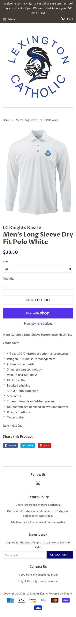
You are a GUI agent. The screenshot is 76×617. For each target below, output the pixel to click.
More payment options (38, 323)
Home (6, 120)
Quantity (8, 278)
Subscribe (60, 555)
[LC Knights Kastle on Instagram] (38, 483)
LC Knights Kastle (37, 593)
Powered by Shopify (60, 593)
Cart (69, 19)
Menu (11, 19)
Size (5, 262)
